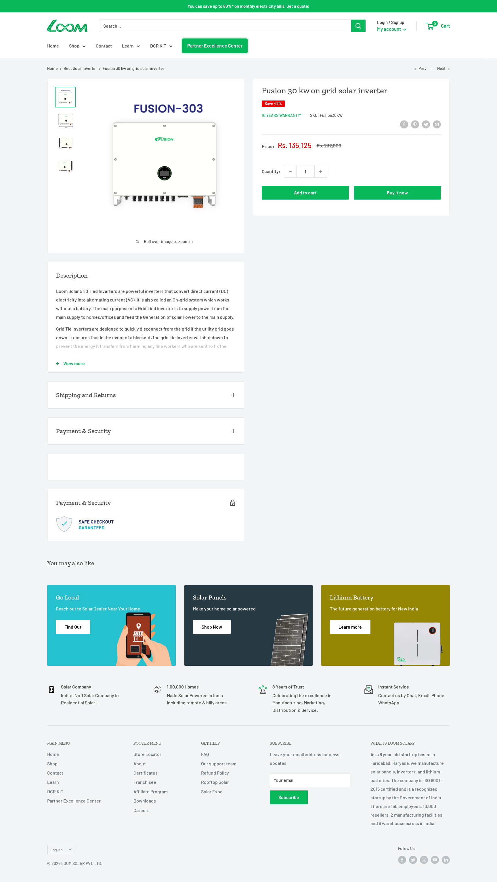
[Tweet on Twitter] (426, 124)
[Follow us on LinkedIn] (446, 860)
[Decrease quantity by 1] (290, 172)
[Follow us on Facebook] (402, 860)
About (139, 763)
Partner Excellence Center (214, 46)
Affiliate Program (150, 791)
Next (441, 68)
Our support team (218, 763)
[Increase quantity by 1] (321, 172)
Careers (141, 810)
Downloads (144, 800)
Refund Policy (215, 772)
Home (53, 45)
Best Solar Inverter (80, 68)
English (56, 849)
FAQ (205, 754)
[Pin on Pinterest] (415, 124)
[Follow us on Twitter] (413, 860)
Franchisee (144, 782)
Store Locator (147, 754)
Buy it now (397, 193)
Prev (422, 68)
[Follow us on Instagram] (424, 860)
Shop (74, 45)
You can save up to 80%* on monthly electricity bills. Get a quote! (248, 6)
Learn (128, 45)
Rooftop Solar (215, 782)
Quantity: (271, 171)
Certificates (145, 772)
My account (389, 29)
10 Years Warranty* (282, 115)
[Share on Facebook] (404, 124)
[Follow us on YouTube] (435, 860)
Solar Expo (212, 791)
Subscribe (288, 797)
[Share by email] (437, 124)
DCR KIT (158, 45)
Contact (104, 45)
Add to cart (305, 193)
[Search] (358, 26)
